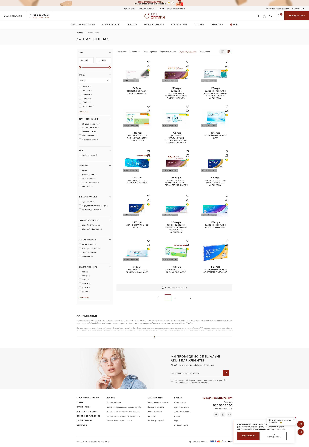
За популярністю (150, 51)
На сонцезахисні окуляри (157, 402)
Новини (177, 416)
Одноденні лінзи (90, 139)
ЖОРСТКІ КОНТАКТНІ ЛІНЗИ (89, 416)
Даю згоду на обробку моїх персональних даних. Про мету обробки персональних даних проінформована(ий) (201, 381)
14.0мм (86, 276)
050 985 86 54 (41, 14)
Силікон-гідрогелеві (91, 209)
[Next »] (190, 297)
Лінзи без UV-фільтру (92, 225)
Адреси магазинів (181, 407)
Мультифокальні (90, 252)
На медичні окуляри (155, 407)
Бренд (81, 75)
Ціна (81, 52)
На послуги (152, 416)
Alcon (85, 170)
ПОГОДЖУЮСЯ (248, 436)
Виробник (83, 165)
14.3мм (86, 287)
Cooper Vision (88, 178)
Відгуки (161, 8)
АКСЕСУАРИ (82, 425)
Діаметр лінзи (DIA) (88, 267)
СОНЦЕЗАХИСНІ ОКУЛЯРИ (88, 398)
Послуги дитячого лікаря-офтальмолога (123, 416)
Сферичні (87, 256)
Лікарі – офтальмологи (176, 8)
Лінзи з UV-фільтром (92, 229)
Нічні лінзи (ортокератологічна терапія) (123, 411)
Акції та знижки (155, 398)
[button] (300, 424)
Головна (80, 32)
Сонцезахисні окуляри (83, 24)
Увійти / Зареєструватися (279, 8)
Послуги (199, 24)
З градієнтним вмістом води (95, 205)
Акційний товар (89, 155)
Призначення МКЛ (87, 239)
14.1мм (85, 280)
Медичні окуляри (111, 24)
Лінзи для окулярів (154, 24)
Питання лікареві (181, 425)
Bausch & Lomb (89, 174)
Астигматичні (89, 244)
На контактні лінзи (154, 411)
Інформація (217, 24)
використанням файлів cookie (272, 429)
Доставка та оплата (146, 8)
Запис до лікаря (297, 16)
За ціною (133, 51)
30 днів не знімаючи (91, 124)
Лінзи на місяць (89, 135)
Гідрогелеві (88, 202)
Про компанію (129, 8)
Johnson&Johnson (90, 182)
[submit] (226, 373)
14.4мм (86, 291)
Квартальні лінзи (90, 132)
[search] (257, 15)
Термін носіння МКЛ (88, 119)
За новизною (204, 51)
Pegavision (87, 186)
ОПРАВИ (80, 402)
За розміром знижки (168, 51)
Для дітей (132, 24)
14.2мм (86, 284)
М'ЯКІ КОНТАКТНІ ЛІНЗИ (87, 411)
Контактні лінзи (179, 24)
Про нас (178, 398)
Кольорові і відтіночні (92, 248)
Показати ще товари (176, 287)
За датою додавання (187, 51)
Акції (235, 24)
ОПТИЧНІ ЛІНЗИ (83, 407)
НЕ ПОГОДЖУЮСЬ (274, 436)
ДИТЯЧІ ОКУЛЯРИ (84, 420)
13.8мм (85, 272)
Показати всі (84, 112)
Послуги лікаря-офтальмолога (119, 420)
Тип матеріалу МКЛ (88, 197)
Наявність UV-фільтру (89, 220)
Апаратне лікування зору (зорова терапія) (124, 407)
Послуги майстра (114, 402)
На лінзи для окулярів (156, 420)
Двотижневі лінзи (90, 128)
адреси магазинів (14, 16)
